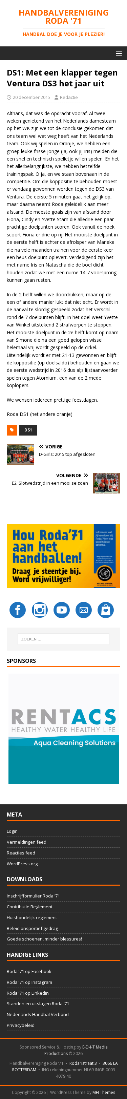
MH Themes (103, 1092)
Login (12, 831)
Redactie (69, 97)
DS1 (28, 430)
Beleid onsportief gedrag (32, 928)
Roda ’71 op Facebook (29, 971)
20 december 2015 (31, 97)
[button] (117, 53)
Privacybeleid (21, 1025)
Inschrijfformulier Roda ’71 (33, 896)
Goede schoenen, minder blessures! (44, 939)
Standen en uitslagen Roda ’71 (38, 1003)
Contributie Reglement (29, 907)
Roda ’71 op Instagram (29, 982)
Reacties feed (21, 853)
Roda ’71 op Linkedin (28, 993)
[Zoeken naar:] (64, 639)
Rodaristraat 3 (83, 1063)
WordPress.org (22, 864)
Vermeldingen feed (26, 842)
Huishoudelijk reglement (32, 917)
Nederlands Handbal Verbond (38, 1014)
